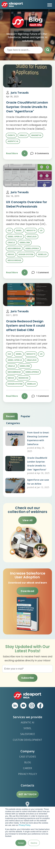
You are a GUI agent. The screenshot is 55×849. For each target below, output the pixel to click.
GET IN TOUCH (27, 794)
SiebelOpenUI (32, 248)
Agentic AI (13, 141)
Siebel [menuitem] (27, 728)
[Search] (47, 50)
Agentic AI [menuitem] (27, 722)
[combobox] (23, 50)
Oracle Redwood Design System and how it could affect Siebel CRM (25, 325)
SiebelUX (42, 254)
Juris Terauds (20, 92)
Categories (13, 423)
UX (41, 230)
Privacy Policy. (25, 825)
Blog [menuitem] (27, 762)
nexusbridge (14, 248)
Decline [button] (34, 843)
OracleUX (32, 236)
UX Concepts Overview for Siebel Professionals (26, 204)
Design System (25, 254)
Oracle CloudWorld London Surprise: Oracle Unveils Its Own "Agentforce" (27, 106)
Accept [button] (21, 843)
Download (27, 591)
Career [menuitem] (27, 768)
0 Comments (42, 153)
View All (27, 520)
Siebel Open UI (15, 236)
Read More (12, 153)
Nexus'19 (30, 230)
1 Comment (42, 272)
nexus (11, 254)
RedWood (23, 378)
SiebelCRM (25, 242)
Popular (25, 416)
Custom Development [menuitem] (27, 740)
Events (11, 135)
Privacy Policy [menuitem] (27, 774)
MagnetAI (36, 135)
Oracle (23, 135)
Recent (10, 416)
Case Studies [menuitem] (27, 756)
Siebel (19, 230)
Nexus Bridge (14, 260)
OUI (9, 230)
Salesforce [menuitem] (27, 734)
